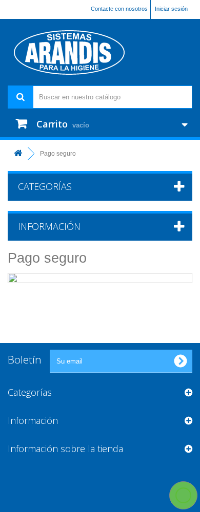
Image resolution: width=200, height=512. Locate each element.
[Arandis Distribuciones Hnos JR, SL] (100, 52)
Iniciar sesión (171, 9)
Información (49, 226)
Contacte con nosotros (119, 9)
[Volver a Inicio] (18, 153)
